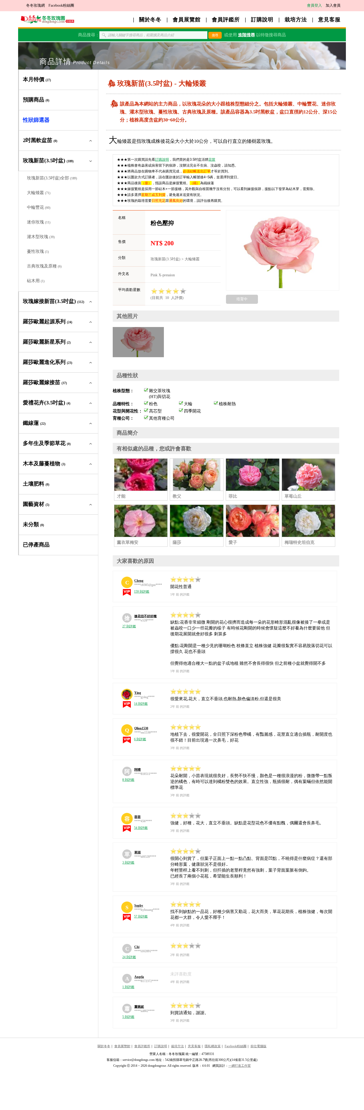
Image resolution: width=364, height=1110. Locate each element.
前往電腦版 (258, 1046)
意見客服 (329, 19)
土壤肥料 (36, 484)
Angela (139, 977)
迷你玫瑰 (38, 222)
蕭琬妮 (139, 1007)
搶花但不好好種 (145, 616)
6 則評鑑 (140, 739)
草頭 (137, 852)
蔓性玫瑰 (38, 251)
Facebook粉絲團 (61, 5)
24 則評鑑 (129, 957)
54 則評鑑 (141, 828)
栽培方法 (296, 19)
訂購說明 (262, 19)
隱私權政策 (213, 1046)
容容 (137, 817)
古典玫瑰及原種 (44, 266)
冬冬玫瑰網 (35, 5)
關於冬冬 (150, 19)
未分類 (33, 524)
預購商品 (36, 100)
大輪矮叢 (38, 192)
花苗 (211, 160)
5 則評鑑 (128, 1017)
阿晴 (137, 770)
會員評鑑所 (226, 19)
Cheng (138, 580)
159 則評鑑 (141, 591)
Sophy (138, 905)
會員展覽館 (187, 19)
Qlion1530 (141, 728)
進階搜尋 (246, 35)
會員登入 (314, 5)
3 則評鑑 (128, 862)
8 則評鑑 (128, 780)
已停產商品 (36, 545)
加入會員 (333, 5)
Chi (136, 947)
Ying (137, 693)
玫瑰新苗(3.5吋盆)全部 (52, 178)
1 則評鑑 (128, 987)
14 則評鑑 (141, 704)
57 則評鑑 (141, 916)
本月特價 (37, 79)
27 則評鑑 (129, 626)
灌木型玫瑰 (41, 236)
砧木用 (36, 280)
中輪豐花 (38, 207)
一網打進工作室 (239, 1066)
